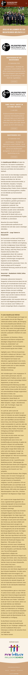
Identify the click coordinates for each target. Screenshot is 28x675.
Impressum (12, 670)
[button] (26, 3)
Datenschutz (20, 670)
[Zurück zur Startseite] (9, 3)
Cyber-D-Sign (16, 673)
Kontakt (7, 670)
